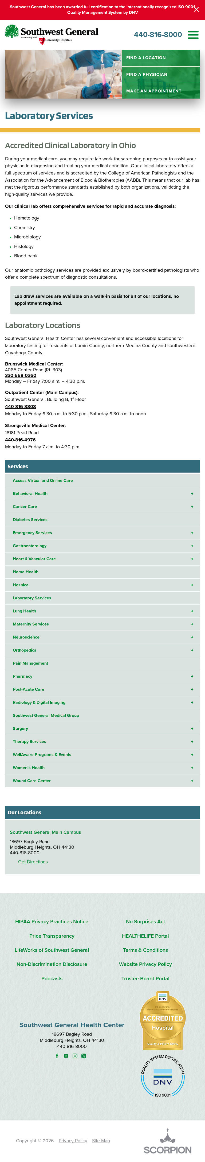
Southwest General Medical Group (46, 715)
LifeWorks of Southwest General (52, 950)
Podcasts (51, 979)
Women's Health (29, 767)
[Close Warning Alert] (196, 9)
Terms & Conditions (145, 950)
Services (18, 466)
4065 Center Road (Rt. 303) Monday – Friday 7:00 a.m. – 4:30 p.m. (102, 279)
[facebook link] (58, 1056)
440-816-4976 (20, 440)
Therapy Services (29, 741)
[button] (193, 35)
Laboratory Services (32, 598)
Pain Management (30, 663)
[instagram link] (76, 1056)
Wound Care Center (32, 780)
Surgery (20, 728)
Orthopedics (24, 650)
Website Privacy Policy (145, 964)
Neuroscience (26, 637)
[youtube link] (68, 1056)
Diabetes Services (30, 519)
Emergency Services (32, 532)
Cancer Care (25, 506)
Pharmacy (22, 676)
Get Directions (33, 862)
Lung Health (24, 611)
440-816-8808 (20, 406)
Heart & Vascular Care (34, 559)
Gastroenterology (29, 546)
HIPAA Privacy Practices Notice (51, 922)
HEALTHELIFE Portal (145, 936)
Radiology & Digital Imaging (39, 702)
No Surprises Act (145, 922)
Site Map (101, 1141)
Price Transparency (51, 936)
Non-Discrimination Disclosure (52, 964)
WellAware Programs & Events (42, 754)
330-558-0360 (20, 375)
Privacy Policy (73, 1141)
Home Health (25, 572)
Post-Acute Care (28, 689)
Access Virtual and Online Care (43, 480)
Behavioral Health (30, 493)
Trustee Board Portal (145, 979)
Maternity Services (31, 624)
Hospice (21, 585)
